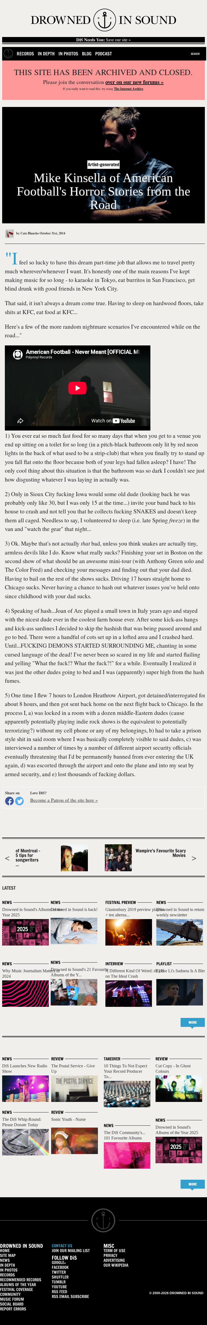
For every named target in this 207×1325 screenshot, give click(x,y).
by (27, 233)
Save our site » (103, 39)
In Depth (46, 53)
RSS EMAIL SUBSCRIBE (70, 1296)
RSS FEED (59, 1291)
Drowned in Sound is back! (74, 909)
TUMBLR (58, 1282)
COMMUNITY (10, 1294)
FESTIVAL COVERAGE (16, 1289)
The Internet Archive (128, 88)
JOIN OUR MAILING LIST (71, 1250)
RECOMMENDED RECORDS (20, 1280)
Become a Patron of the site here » (64, 800)
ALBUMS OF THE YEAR (18, 1284)
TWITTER (59, 1272)
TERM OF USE (114, 1250)
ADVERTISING (114, 1260)
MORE (193, 1022)
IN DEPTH (7, 1265)
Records (25, 53)
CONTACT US (62, 1246)
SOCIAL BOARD (11, 1304)
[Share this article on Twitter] (19, 801)
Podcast (103, 53)
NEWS (5, 1260)
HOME (5, 1250)
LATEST (9, 888)
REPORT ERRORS (13, 1309)
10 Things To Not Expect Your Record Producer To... (125, 1071)
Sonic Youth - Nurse (68, 1119)
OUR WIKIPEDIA (116, 1265)
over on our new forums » (134, 82)
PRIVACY (111, 1255)
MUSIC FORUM (12, 1299)
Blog (86, 53)
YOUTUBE (59, 1287)
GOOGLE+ (59, 1262)
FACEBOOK (60, 1267)
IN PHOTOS (9, 1270)
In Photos (68, 53)
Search (195, 54)
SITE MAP (8, 1255)
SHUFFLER (60, 1277)
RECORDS (7, 1275)
